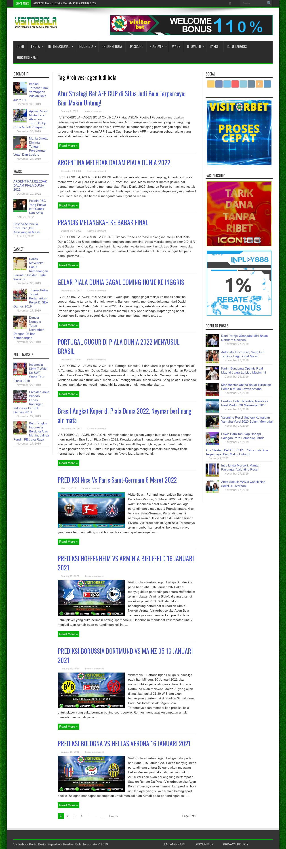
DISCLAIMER (204, 844)
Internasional (59, 46)
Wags (176, 46)
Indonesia (85, 46)
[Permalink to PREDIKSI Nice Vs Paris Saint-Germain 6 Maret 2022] (91, 527)
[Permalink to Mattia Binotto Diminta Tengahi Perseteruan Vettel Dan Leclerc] (20, 148)
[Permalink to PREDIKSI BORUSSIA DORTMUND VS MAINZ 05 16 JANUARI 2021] (91, 707)
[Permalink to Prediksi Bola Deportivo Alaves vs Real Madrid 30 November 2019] (212, 411)
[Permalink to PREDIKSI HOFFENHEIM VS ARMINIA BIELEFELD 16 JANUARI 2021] (91, 615)
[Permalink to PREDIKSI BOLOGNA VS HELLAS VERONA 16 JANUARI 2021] (91, 790)
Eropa (35, 46)
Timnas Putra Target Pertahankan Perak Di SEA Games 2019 (30, 298)
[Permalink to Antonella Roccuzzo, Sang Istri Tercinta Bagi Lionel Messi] (212, 362)
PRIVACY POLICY (235, 844)
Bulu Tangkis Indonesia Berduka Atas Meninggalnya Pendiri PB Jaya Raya (31, 431)
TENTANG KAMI (173, 844)
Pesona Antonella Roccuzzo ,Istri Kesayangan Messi (26, 228)
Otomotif (194, 46)
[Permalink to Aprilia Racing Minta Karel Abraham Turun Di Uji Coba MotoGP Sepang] (20, 121)
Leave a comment (93, 111)
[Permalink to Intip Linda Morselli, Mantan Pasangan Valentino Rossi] (212, 475)
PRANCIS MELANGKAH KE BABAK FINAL (103, 222)
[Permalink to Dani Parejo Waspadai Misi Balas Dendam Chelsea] (212, 346)
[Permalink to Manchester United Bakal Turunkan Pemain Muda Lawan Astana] (212, 395)
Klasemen (157, 46)
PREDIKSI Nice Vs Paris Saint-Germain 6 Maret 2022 (117, 479)
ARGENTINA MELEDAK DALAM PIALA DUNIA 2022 (64, 3)
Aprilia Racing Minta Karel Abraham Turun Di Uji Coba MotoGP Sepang (30, 119)
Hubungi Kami (27, 57)
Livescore (136, 46)
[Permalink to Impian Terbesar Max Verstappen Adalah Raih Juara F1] (20, 94)
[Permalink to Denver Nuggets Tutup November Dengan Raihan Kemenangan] (20, 328)
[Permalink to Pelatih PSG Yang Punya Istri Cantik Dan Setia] (20, 211)
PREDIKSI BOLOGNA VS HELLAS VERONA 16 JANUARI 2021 (124, 743)
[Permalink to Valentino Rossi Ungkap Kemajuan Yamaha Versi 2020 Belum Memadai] (212, 428)
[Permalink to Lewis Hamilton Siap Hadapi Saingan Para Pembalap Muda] (212, 444)
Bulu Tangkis (237, 46)
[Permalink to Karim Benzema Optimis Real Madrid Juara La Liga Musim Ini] (212, 378)
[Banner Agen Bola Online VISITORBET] (191, 34)
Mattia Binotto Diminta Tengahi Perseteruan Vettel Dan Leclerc (30, 146)
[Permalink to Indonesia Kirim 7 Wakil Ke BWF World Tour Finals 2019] (20, 375)
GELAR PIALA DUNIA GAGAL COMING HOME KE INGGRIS (121, 282)
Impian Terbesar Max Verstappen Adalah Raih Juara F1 (30, 92)
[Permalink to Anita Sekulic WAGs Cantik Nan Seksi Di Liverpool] (212, 492)
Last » (113, 816)
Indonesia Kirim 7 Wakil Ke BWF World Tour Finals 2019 (30, 373)
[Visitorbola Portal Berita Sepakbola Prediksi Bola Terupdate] (35, 26)
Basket (215, 46)
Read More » (68, 145)
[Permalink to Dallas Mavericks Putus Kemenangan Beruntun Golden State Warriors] (20, 269)
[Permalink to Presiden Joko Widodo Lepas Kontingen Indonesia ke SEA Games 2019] (20, 402)
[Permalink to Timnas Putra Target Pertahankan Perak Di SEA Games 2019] (20, 300)
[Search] (269, 3)
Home (20, 46)
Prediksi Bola (112, 46)
